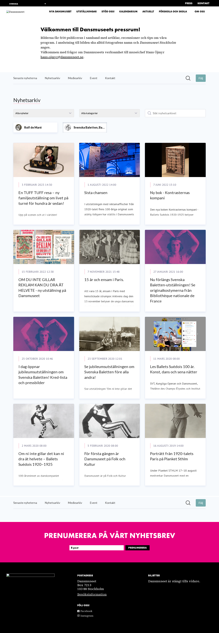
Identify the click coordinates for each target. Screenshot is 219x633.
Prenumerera (137, 547)
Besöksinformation (92, 594)
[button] (211, 11)
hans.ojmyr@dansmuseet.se (62, 57)
